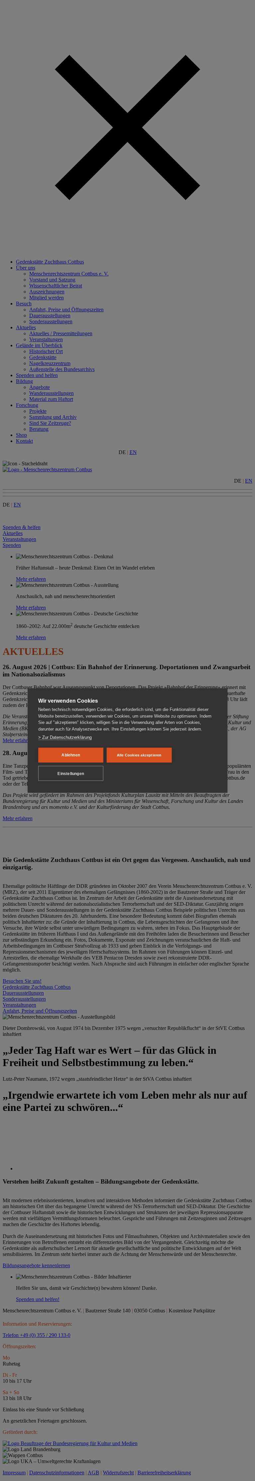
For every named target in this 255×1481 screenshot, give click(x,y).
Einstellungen (70, 773)
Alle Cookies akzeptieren (139, 755)
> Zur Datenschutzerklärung (65, 737)
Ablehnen (70, 755)
